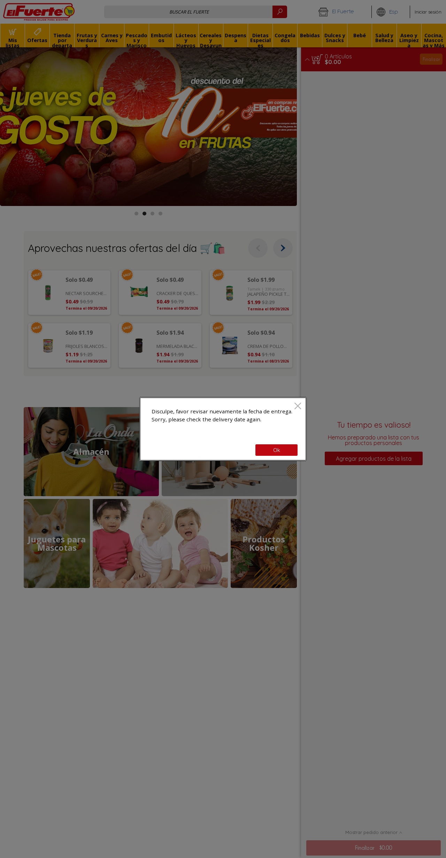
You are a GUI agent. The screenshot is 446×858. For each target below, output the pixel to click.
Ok (276, 450)
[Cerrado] (297, 406)
